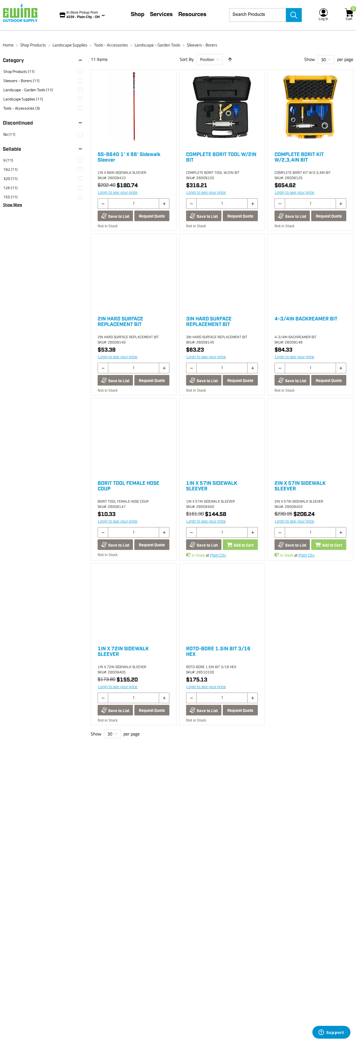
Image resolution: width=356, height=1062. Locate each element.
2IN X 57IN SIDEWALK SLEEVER (300, 486)
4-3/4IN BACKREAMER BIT (306, 319)
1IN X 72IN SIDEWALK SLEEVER (123, 652)
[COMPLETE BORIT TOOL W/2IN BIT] (222, 108)
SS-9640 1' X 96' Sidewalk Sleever (129, 157)
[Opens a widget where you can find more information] (331, 1033)
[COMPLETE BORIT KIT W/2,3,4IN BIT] (310, 108)
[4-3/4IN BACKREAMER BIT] (310, 272)
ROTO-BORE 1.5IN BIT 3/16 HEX (218, 652)
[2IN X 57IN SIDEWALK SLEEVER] (310, 437)
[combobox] (257, 15)
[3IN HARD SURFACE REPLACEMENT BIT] (222, 272)
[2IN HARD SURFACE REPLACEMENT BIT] (133, 272)
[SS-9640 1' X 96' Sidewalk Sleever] (133, 108)
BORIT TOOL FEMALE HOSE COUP (128, 486)
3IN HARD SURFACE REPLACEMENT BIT (209, 322)
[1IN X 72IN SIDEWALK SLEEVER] (133, 602)
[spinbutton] (133, 203)
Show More (12, 204)
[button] (45, 60)
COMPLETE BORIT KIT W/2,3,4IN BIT (299, 157)
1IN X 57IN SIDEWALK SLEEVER (211, 486)
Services (161, 15)
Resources (192, 15)
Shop (137, 15)
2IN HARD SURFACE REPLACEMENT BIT (120, 322)
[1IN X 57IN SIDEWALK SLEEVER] (222, 437)
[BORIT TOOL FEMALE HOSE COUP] (133, 437)
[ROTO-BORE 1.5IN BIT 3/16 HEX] (222, 602)
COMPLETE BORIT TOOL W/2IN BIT (221, 157)
